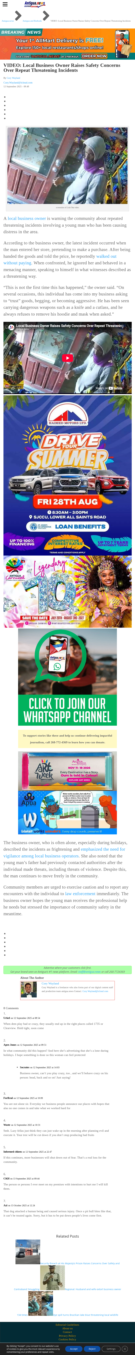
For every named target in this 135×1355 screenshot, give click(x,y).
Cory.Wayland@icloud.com (17, 82)
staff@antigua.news (89, 972)
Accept (74, 1348)
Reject (92, 1348)
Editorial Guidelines (67, 1324)
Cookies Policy (67, 1339)
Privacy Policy (67, 1335)
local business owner (27, 218)
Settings (111, 1348)
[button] (6, 4)
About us (67, 1328)
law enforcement (80, 893)
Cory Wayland (13, 78)
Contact (67, 1332)
